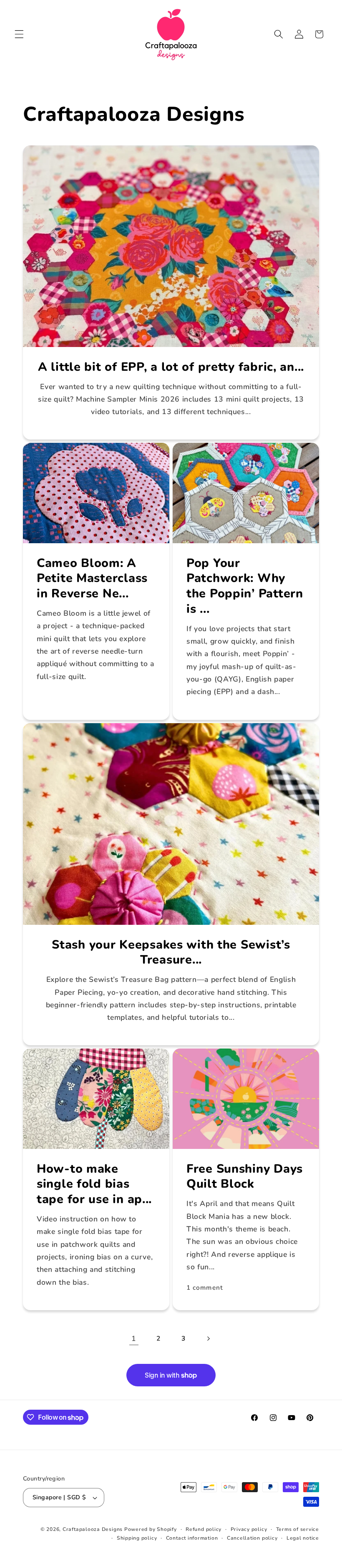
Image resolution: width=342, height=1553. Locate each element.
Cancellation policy (252, 1538)
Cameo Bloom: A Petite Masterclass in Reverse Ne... (92, 579)
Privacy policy (249, 1529)
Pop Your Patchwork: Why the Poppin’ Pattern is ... (244, 586)
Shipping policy (137, 1538)
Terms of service (297, 1529)
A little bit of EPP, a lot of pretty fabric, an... (171, 367)
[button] (19, 34)
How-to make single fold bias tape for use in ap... (94, 1184)
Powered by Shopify (150, 1529)
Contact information (192, 1538)
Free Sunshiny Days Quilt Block (244, 1176)
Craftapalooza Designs (93, 1529)
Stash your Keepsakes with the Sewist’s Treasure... (171, 952)
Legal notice (303, 1538)
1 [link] (133, 1338)
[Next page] (208, 1338)
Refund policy (203, 1529)
